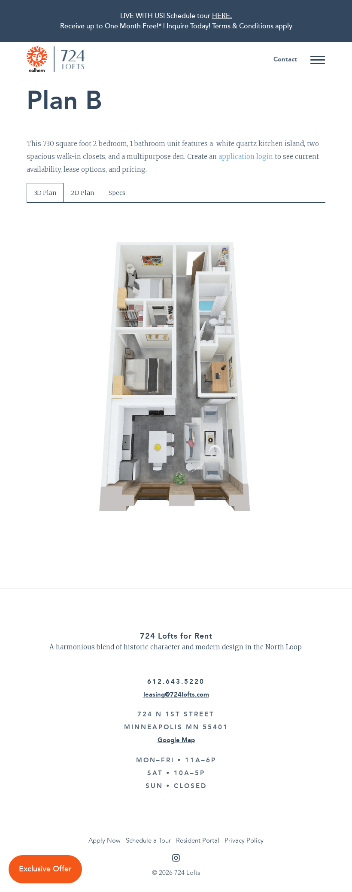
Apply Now (104, 840)
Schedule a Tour (148, 840)
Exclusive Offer (45, 869)
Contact (285, 59)
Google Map (176, 740)
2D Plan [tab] (82, 193)
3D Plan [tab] (45, 193)
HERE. (222, 16)
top (328, 868)
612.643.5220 (176, 681)
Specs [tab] (117, 193)
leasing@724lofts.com (176, 694)
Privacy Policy (244, 840)
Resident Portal (197, 840)
